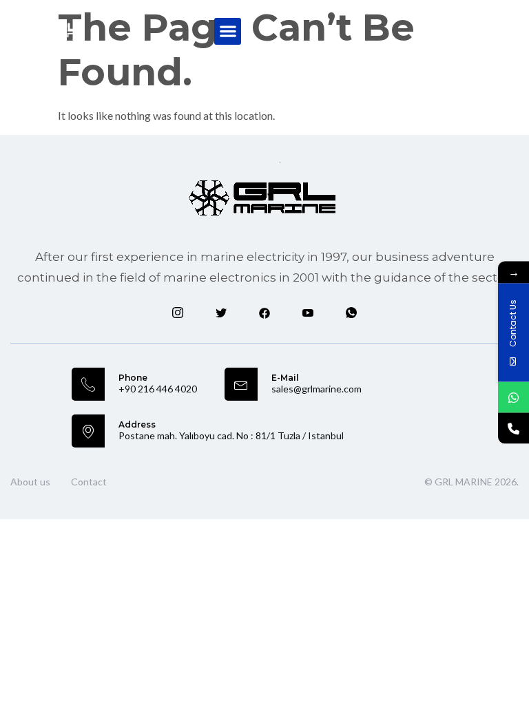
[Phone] (513, 428)
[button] (227, 31)
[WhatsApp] (513, 397)
